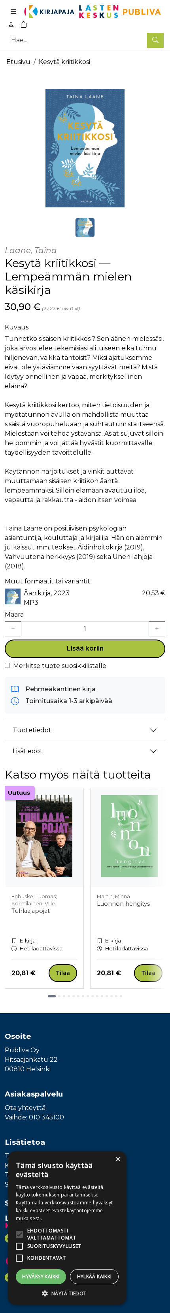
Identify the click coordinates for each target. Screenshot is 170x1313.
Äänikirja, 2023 (47, 593)
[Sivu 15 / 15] (121, 996)
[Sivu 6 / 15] (78, 996)
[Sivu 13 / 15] (111, 996)
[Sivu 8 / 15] (88, 996)
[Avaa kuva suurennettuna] (85, 148)
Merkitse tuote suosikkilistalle (59, 666)
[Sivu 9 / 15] (92, 996)
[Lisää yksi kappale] (157, 628)
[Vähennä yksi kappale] (13, 628)
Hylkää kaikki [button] (94, 1276)
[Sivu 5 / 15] (73, 996)
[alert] (67, 1228)
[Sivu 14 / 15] (116, 996)
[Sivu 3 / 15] (64, 996)
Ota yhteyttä (25, 1108)
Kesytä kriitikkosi (64, 62)
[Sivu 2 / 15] (59, 996)
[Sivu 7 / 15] (83, 996)
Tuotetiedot (32, 730)
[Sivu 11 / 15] (102, 996)
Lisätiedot (28, 751)
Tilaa (63, 972)
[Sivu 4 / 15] (69, 996)
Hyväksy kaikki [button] (41, 1276)
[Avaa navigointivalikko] (13, 11)
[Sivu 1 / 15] (52, 996)
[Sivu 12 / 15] (107, 996)
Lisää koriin (85, 648)
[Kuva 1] (85, 227)
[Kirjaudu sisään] (11, 24)
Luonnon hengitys (123, 903)
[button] (67, 1293)
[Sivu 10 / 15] (97, 996)
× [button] (118, 1160)
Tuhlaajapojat (30, 910)
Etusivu (18, 62)
